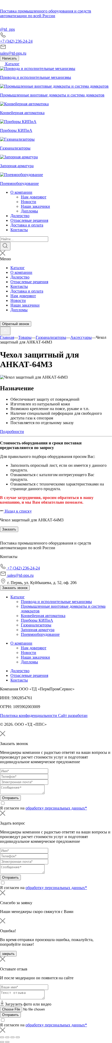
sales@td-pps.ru (13, 53)
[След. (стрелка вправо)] (7, 1042)
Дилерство (19, 215)
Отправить (10, 798)
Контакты (19, 230)
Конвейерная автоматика (43, 615)
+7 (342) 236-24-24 (16, 41)
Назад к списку (18, 511)
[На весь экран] (12, 1037)
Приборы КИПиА (37, 620)
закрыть (8, 954)
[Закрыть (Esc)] (2, 1037)
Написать (9, 58)
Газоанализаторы (36, 625)
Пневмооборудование (40, 634)
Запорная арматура (37, 629)
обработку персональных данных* (56, 808)
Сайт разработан (73, 715)
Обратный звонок (15, 324)
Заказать (9, 529)
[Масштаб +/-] (18, 1037)
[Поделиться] (7, 1037)
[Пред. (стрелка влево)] (2, 1042)
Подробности (12, 431)
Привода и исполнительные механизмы (56, 601)
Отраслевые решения (29, 220)
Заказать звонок (15, 588)
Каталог (12, 64)
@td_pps (7, 29)
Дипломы (29, 211)
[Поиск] (5, 246)
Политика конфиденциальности (29, 715)
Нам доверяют (33, 197)
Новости (28, 201)
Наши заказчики (35, 206)
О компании (21, 192)
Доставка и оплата (26, 225)
